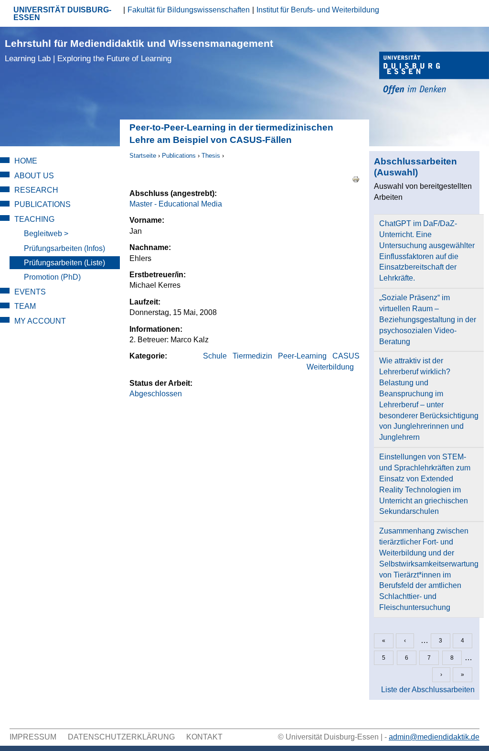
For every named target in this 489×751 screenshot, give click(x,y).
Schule (215, 356)
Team (25, 306)
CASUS (346, 356)
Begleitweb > (46, 233)
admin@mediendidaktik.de (434, 737)
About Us (34, 176)
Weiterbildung (330, 367)
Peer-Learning (302, 356)
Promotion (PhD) (52, 277)
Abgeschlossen (155, 394)
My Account (40, 321)
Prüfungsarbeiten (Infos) (64, 248)
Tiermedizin (252, 356)
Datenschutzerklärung (121, 737)
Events (30, 292)
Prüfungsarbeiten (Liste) (64, 263)
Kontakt (204, 737)
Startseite (142, 155)
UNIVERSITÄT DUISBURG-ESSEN (62, 14)
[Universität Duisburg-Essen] (434, 74)
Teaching (34, 219)
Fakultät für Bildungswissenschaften (189, 10)
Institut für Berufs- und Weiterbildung (317, 10)
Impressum (33, 737)
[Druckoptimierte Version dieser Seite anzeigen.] (356, 178)
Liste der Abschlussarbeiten (428, 690)
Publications (179, 155)
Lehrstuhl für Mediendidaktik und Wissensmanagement (139, 50)
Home (25, 161)
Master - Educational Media (175, 204)
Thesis (211, 155)
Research (36, 190)
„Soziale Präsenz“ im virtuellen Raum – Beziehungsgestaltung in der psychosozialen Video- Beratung (427, 319)
